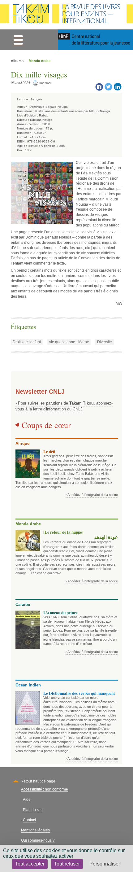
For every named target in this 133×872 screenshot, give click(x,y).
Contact (29, 820)
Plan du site (33, 810)
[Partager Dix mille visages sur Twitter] (108, 86)
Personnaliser (104, 863)
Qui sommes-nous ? (38, 840)
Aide (27, 799)
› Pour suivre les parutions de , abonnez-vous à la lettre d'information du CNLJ (64, 406)
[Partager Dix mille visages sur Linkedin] (117, 86)
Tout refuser (67, 863)
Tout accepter (30, 863)
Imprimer (45, 83)
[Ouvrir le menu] (18, 39)
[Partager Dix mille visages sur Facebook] (99, 86)
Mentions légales (35, 830)
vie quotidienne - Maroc (69, 342)
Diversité (104, 342)
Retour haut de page (38, 781)
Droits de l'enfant (27, 342)
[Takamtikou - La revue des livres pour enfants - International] (66, 14)
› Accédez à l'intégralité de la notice (92, 495)
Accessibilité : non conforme (44, 789)
